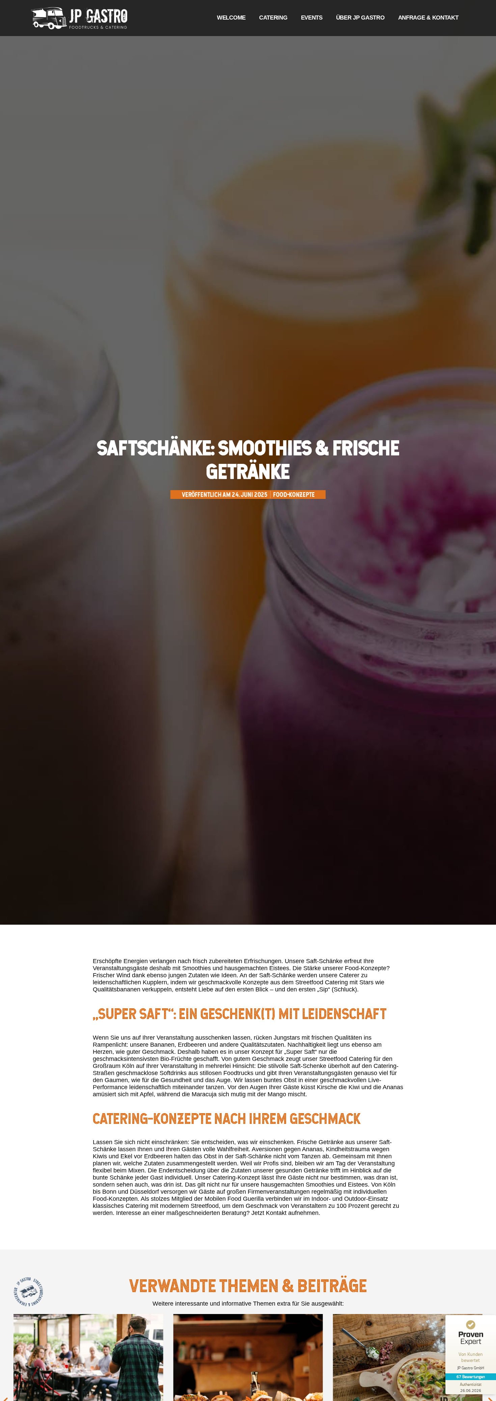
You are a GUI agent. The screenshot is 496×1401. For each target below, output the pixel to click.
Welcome (231, 17)
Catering (273, 17)
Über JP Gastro (360, 17)
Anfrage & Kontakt (428, 17)
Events (312, 17)
